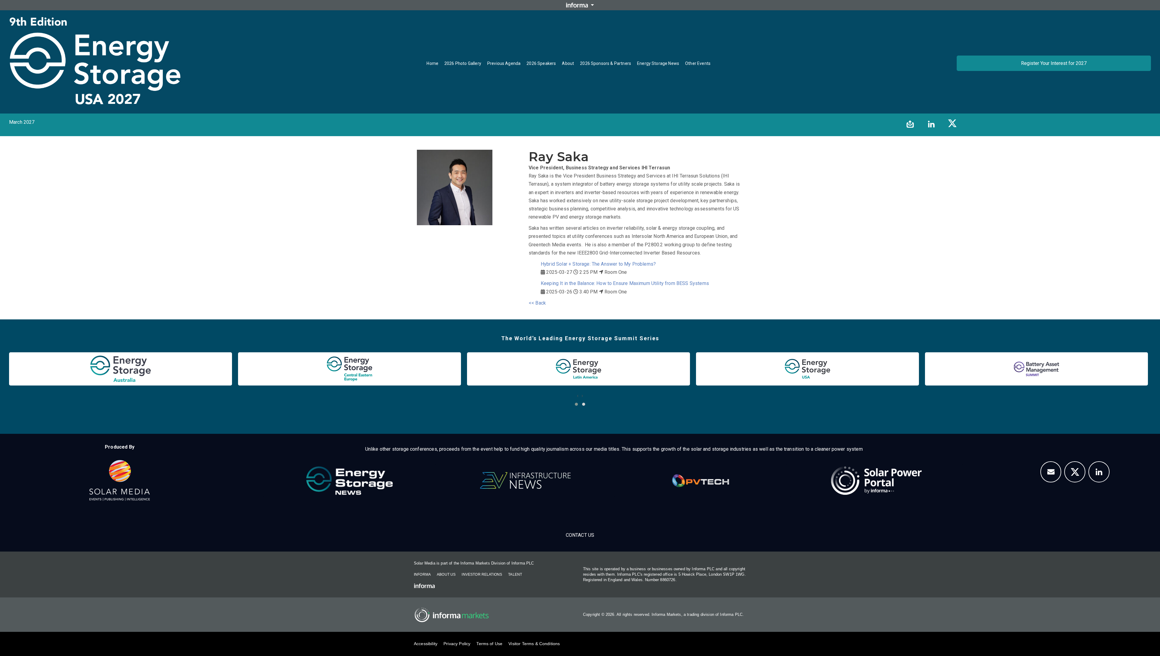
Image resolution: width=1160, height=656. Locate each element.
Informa (422, 574)
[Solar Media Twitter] (1075, 472)
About (568, 63)
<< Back (537, 303)
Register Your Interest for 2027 (1054, 63)
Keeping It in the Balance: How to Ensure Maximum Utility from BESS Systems (625, 283)
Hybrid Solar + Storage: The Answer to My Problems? (598, 264)
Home (432, 63)
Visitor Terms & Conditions (534, 643)
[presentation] (577, 396)
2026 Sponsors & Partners (605, 63)
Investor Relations (482, 574)
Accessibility (425, 643)
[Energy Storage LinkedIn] (1099, 472)
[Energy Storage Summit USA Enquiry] (1051, 472)
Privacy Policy (456, 643)
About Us (446, 574)
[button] (576, 404)
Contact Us (580, 535)
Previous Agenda (503, 63)
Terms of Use (489, 643)
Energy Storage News (658, 63)
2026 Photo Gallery (462, 63)
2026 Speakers (541, 63)
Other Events (697, 63)
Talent (515, 574)
